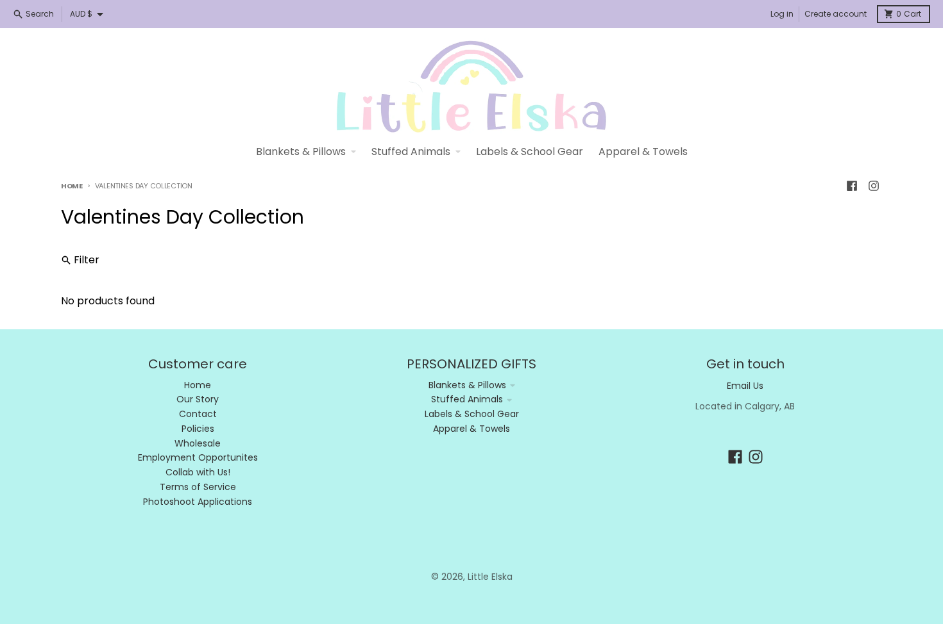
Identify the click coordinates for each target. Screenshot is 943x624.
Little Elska (490, 576)
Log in (782, 13)
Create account (835, 13)
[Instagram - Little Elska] (873, 185)
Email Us (745, 385)
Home (72, 186)
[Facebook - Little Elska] (852, 185)
